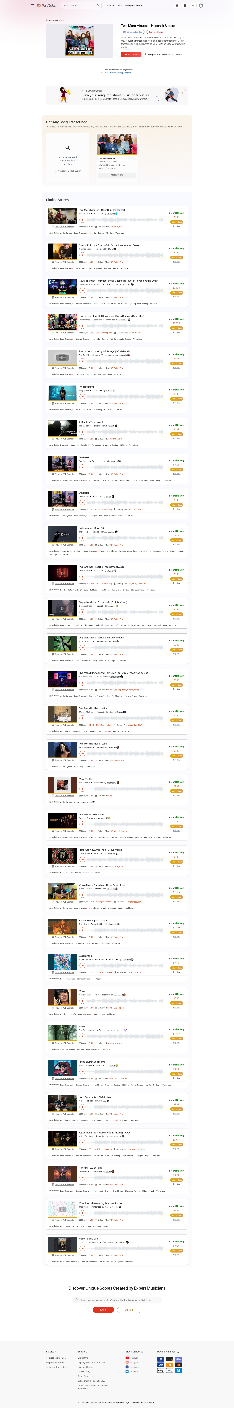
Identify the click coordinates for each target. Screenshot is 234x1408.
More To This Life (88, 1238)
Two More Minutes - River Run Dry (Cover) (102, 210)
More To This (86, 779)
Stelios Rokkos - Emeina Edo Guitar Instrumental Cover (109, 245)
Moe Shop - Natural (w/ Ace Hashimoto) (101, 1203)
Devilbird (84, 457)
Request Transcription (56, 1362)
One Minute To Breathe (91, 814)
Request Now (131, 54)
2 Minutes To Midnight (91, 422)
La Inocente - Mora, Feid (92, 528)
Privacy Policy (84, 1371)
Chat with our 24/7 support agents (118, 73)
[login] (201, 5)
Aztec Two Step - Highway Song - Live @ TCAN (104, 1132)
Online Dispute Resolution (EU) (92, 1380)
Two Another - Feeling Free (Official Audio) (102, 566)
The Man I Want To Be (91, 1167)
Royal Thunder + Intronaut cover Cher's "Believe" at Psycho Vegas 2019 (118, 280)
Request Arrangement (56, 1357)
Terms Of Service (85, 1376)
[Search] (98, 5)
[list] (193, 5)
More (82, 991)
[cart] (185, 5)
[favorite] (177, 5)
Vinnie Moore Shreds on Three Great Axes (102, 885)
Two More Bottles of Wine (93, 708)
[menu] (32, 5)
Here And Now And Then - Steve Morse (100, 849)
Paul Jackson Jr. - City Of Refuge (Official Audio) (105, 351)
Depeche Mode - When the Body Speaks (101, 637)
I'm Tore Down (87, 386)
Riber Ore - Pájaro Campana (94, 920)
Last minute (85, 955)
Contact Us (83, 1357)
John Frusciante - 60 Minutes (95, 1097)
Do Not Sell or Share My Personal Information (93, 1387)
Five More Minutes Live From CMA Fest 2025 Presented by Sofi (113, 672)
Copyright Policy (85, 1367)
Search (103, 1310)
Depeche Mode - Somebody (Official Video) (103, 602)
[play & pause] (82, 220)
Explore (129, 1310)
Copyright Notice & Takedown (91, 1362)
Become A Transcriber (56, 1367)
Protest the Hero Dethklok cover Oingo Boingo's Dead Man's (112, 316)
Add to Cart (177, 222)
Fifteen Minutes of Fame (92, 1061)
